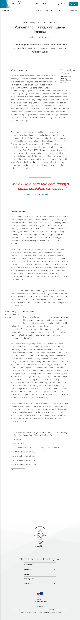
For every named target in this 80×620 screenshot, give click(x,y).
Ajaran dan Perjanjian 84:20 (40, 194)
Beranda (38, 10)
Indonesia (5, 10)
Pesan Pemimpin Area (18, 469)
